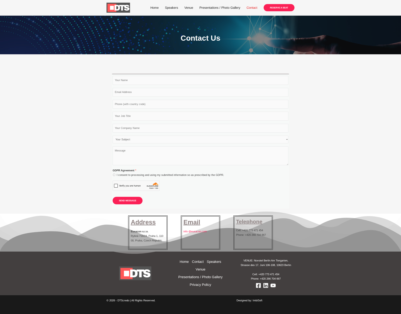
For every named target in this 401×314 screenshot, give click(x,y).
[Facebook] (258, 285)
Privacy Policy (200, 285)
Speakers (171, 7)
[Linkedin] (265, 285)
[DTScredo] (118, 7)
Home (154, 7)
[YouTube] (273, 285)
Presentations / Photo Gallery (219, 7)
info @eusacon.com (195, 231)
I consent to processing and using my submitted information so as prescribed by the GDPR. (170, 175)
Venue (188, 7)
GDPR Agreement (124, 170)
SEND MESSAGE (127, 200)
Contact (252, 7)
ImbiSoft (257, 300)
